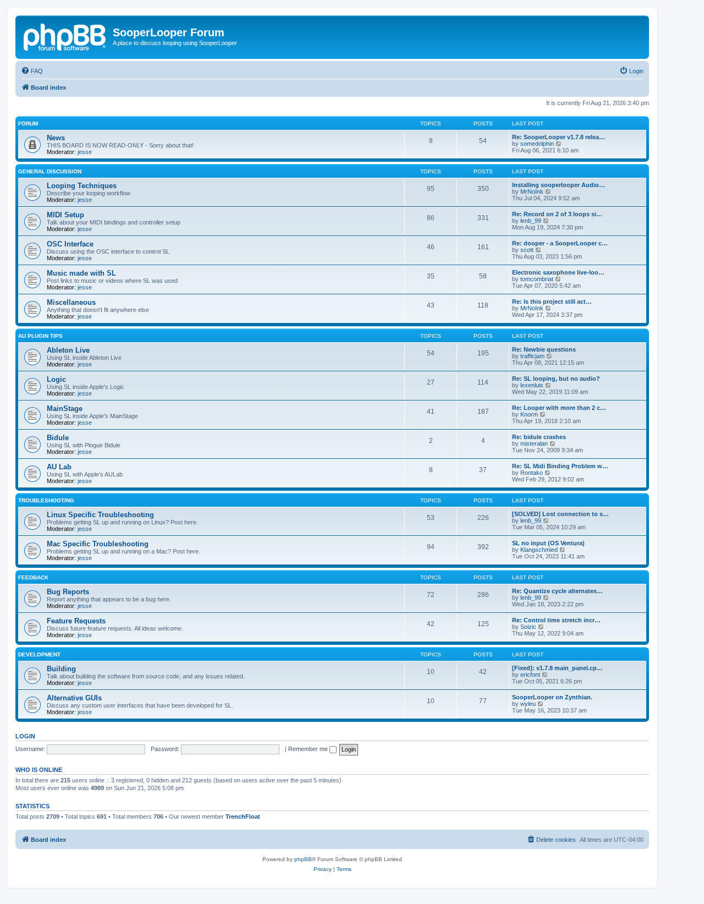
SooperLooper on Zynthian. (552, 697)
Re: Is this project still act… (552, 301)
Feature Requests (76, 621)
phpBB (303, 859)
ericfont (530, 674)
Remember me (308, 749)
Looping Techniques (82, 186)
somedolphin (537, 143)
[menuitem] (32, 71)
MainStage (64, 408)
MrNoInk (531, 191)
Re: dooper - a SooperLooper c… (560, 243)
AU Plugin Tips (40, 336)
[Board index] (65, 35)
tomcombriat (536, 279)
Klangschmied (539, 549)
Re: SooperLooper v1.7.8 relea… (558, 137)
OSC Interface (70, 244)
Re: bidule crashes (539, 437)
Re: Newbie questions (544, 349)
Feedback (33, 577)
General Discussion (49, 171)
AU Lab (59, 467)
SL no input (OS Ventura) (548, 543)
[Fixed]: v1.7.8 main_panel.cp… (557, 668)
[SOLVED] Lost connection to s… (560, 514)
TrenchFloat (243, 816)
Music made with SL (81, 273)
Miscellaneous (71, 302)
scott (527, 249)
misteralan (534, 443)
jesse (85, 152)
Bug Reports (68, 592)
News (56, 138)
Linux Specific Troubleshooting (100, 515)
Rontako (531, 472)
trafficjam (532, 356)
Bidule (58, 438)
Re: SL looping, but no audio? (556, 378)
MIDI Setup (65, 215)
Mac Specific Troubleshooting (97, 544)
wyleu (528, 703)
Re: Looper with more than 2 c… (559, 407)
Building (61, 669)
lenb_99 (530, 220)
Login (25, 736)
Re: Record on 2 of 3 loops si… (557, 214)
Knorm (529, 414)
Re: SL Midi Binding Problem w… (560, 466)
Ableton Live (68, 350)
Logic (56, 379)
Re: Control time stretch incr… (556, 620)
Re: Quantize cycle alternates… (557, 591)
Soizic (528, 626)
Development (39, 654)
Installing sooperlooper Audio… (558, 185)
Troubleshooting (46, 500)
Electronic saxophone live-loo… (558, 272)
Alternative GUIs (74, 698)
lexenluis (531, 385)
